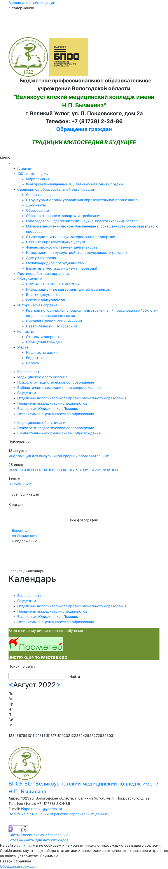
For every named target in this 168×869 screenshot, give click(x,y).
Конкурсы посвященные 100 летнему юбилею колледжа (74, 184)
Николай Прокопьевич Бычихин (54, 321)
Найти (74, 676)
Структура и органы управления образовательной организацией (83, 200)
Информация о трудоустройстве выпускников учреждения (78, 252)
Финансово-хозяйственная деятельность (62, 247)
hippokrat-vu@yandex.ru (41, 809)
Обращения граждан (84, 129)
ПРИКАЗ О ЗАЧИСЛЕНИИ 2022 (53, 284)
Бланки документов (43, 294)
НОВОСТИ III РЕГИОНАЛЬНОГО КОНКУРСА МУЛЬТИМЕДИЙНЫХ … (65, 470)
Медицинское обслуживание (42, 377)
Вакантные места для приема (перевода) (61, 268)
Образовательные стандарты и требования (63, 215)
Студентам (26, 393)
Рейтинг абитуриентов (45, 300)
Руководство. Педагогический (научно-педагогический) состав (81, 221)
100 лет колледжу (32, 173)
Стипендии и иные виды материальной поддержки (70, 237)
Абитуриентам (29, 279)
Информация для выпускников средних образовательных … (61, 456)
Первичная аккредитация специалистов (52, 403)
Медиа (23, 347)
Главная (24, 168)
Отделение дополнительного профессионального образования (71, 398)
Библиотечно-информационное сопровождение (59, 387)
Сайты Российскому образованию (38, 835)
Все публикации (25, 494)
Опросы (33, 363)
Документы (36, 205)
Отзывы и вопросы (42, 336)
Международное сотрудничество (55, 263)
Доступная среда (41, 258)
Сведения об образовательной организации (55, 189)
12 (36, 735)
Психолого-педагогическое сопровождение (55, 382)
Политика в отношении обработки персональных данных (58, 814)
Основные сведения (43, 194)
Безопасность (29, 372)
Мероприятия (38, 179)
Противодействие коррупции (43, 273)
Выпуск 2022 (20, 484)
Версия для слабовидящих (32, 2)
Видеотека (35, 357)
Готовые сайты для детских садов (38, 840)
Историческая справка (37, 305)
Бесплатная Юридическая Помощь (47, 408)
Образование (37, 210)
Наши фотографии (42, 352)
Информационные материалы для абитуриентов (68, 289)
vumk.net (24, 845)
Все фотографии (84, 520)
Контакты (25, 331)
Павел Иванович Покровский (51, 326)
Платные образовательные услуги (55, 242)
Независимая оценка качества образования (55, 414)
